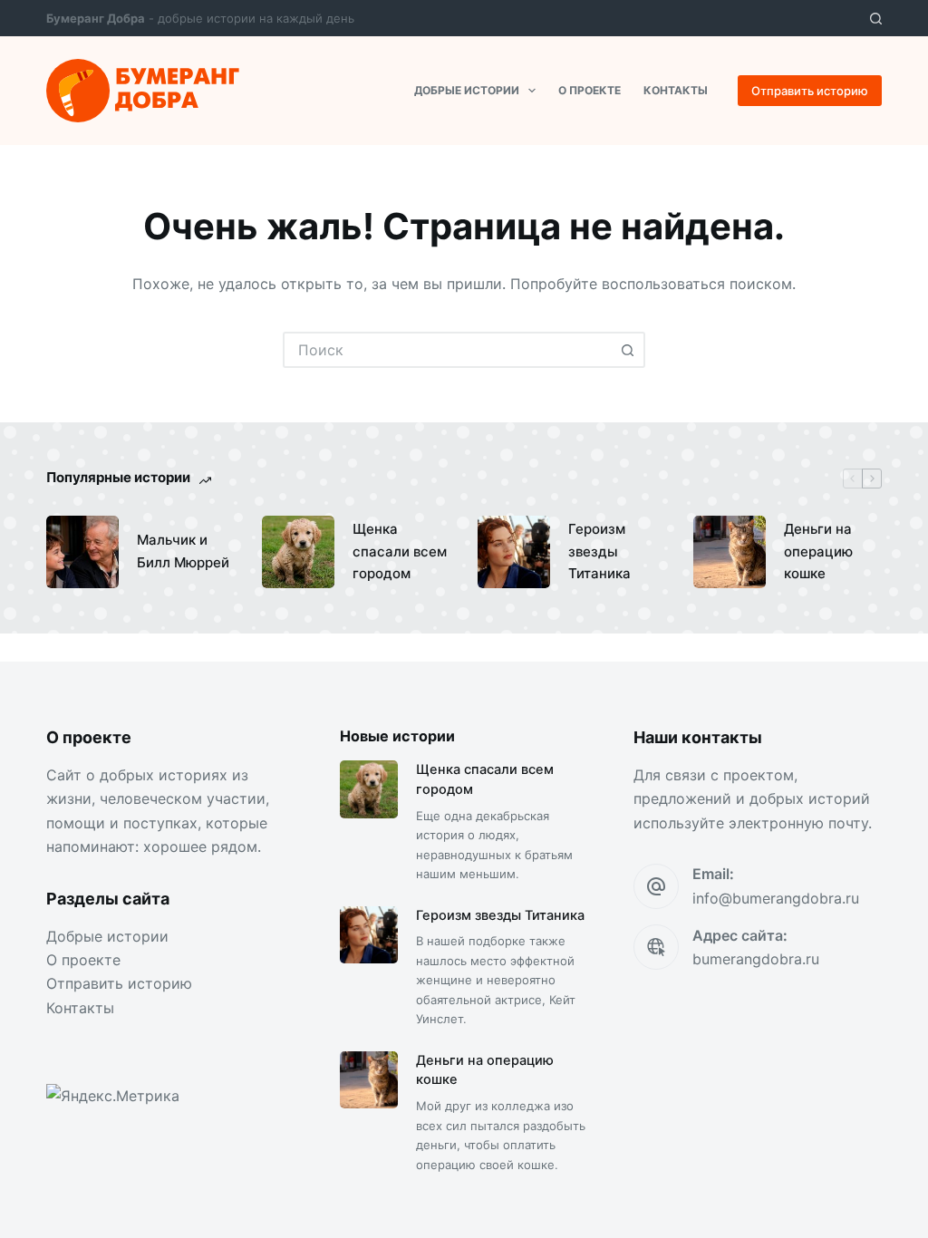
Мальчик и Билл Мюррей (183, 551)
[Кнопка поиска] (627, 350)
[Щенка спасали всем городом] (298, 552)
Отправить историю (809, 90)
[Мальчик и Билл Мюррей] (82, 552)
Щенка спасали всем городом (400, 551)
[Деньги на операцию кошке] (729, 552)
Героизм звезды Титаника (599, 551)
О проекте (589, 90)
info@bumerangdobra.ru (775, 898)
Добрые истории (466, 90)
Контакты (675, 90)
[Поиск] (876, 18)
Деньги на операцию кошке (818, 551)
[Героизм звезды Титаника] (514, 552)
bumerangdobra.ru (755, 959)
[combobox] (448, 350)
